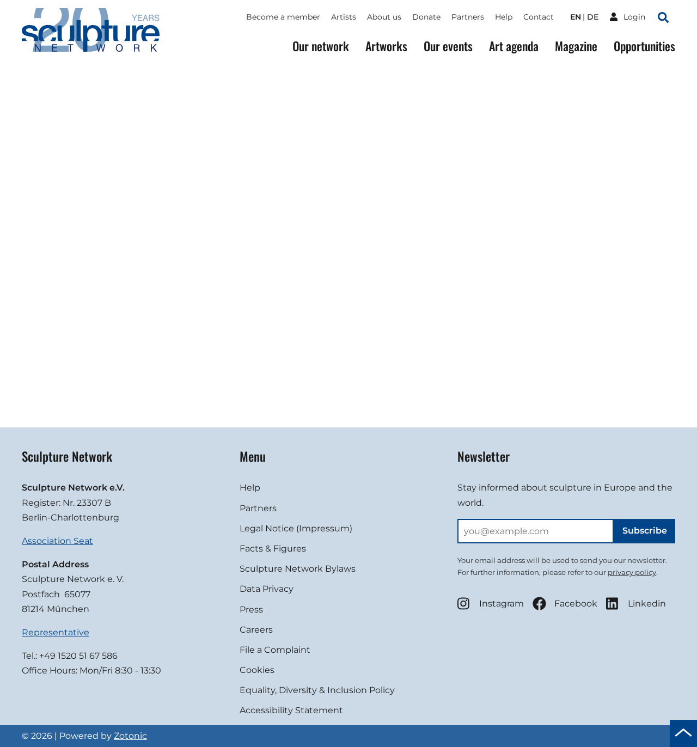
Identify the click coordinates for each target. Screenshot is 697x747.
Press (251, 609)
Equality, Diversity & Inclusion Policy (317, 690)
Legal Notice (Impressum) (296, 528)
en (575, 17)
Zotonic (130, 736)
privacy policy (632, 572)
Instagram (501, 603)
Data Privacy (267, 589)
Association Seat (57, 541)
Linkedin (647, 603)
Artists (343, 17)
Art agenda (514, 46)
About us (384, 17)
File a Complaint (275, 650)
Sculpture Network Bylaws (298, 569)
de (592, 17)
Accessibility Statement (291, 710)
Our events (448, 46)
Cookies (257, 670)
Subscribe (644, 530)
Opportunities (644, 46)
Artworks (386, 46)
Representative (55, 632)
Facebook (575, 603)
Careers (256, 629)
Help (503, 17)
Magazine (576, 46)
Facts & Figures (273, 548)
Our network (320, 46)
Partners (467, 17)
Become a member (283, 17)
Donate (426, 17)
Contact (538, 17)
